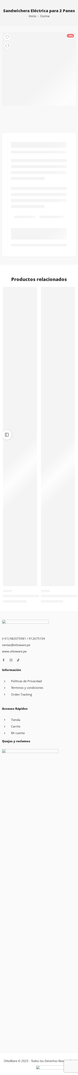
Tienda (15, 720)
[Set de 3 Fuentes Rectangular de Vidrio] (20, 436)
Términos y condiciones (27, 688)
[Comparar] (7, 45)
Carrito (15, 726)
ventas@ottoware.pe (16, 645)
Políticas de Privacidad (26, 681)
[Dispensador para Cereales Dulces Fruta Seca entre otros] (58, 436)
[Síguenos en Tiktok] (18, 660)
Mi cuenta (18, 733)
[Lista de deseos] (7, 37)
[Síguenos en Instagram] (11, 660)
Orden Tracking (21, 694)
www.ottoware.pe (14, 651)
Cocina (44, 16)
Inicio (32, 16)
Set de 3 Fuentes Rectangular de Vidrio (32, 596)
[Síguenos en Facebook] (3, 660)
